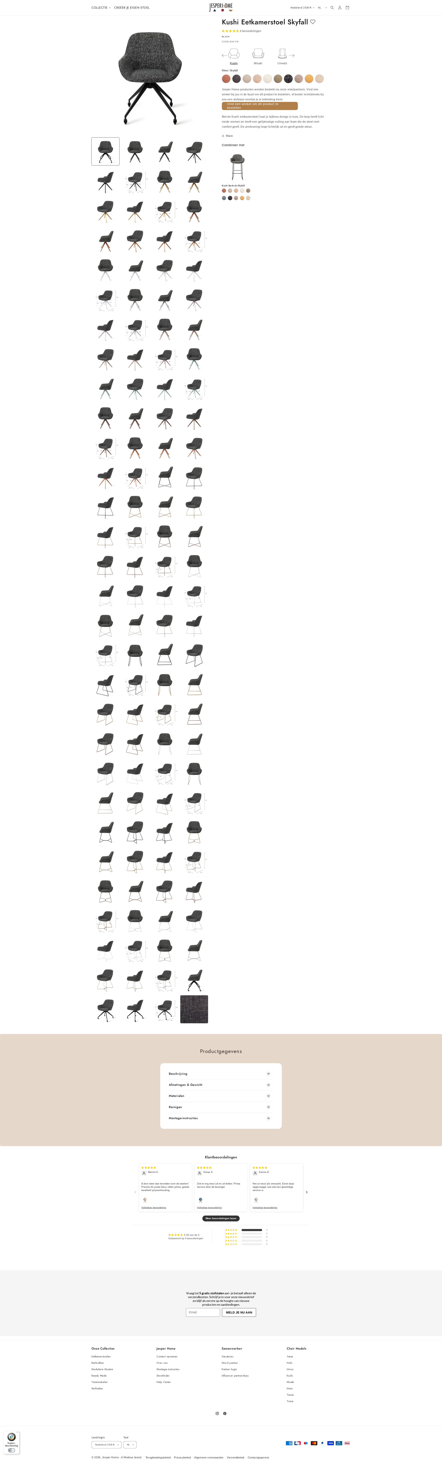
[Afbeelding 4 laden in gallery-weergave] (194, 151)
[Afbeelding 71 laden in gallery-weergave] (165, 654)
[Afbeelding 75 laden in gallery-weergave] (165, 684)
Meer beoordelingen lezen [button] (221, 1218)
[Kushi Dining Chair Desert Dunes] (247, 78)
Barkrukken (98, 1363)
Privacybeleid (182, 1457)
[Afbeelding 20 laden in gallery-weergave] (194, 270)
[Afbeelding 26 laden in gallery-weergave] (135, 329)
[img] (148, 1167)
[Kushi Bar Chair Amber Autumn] (224, 190)
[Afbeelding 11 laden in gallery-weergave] (165, 211)
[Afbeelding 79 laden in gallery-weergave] (165, 713)
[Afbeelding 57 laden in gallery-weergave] (105, 566)
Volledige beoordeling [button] (153, 1207)
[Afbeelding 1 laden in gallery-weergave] (105, 151)
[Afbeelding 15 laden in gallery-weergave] (165, 240)
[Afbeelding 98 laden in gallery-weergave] (135, 861)
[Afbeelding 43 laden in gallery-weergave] (165, 447)
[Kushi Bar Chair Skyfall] (230, 198)
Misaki (290, 1382)
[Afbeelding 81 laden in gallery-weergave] (105, 743)
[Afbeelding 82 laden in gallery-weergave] (135, 743)
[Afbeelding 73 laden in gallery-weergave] (105, 684)
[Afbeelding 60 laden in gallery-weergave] (194, 566)
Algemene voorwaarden (208, 1457)
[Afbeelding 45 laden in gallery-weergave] (105, 477)
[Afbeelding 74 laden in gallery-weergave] (135, 684)
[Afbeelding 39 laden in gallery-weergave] (165, 417)
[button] (100, 8)
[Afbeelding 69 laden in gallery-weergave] (105, 654)
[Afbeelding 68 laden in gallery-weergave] (194, 625)
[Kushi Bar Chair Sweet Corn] (242, 198)
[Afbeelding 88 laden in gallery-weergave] (194, 772)
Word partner (230, 1363)
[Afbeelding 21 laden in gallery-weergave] (105, 299)
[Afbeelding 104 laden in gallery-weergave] (194, 891)
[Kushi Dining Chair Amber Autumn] (226, 78)
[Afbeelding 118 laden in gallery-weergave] (135, 1009)
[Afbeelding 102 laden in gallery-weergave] (135, 891)
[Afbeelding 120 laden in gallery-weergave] (194, 1009)
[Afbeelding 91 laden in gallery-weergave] (165, 802)
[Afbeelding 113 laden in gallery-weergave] (105, 980)
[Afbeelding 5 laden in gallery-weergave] (105, 181)
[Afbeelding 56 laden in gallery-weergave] (194, 536)
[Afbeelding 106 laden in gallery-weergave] (135, 920)
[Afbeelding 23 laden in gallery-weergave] (165, 299)
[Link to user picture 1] (144, 1200)
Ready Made (99, 1376)
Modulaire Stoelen (102, 1369)
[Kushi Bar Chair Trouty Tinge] (248, 198)
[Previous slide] (224, 55)
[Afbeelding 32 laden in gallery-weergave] (194, 358)
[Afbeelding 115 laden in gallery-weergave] (165, 980)
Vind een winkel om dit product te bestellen (252, 106)
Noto (290, 1388)
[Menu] (17, 1433)
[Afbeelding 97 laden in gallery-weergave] (105, 861)
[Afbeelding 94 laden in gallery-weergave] (135, 832)
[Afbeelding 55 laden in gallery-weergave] (165, 536)
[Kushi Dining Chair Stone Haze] (298, 78)
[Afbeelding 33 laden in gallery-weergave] (105, 388)
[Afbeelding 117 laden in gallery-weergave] (105, 1009)
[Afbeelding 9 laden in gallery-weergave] (105, 211)
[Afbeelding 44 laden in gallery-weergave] (194, 447)
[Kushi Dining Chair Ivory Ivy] (267, 78)
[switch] (11, 1450)
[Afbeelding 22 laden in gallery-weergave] (135, 299)
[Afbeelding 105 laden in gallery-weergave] (105, 920)
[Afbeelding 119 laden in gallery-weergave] (165, 1009)
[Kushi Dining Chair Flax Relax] (257, 78)
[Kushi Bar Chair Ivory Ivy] (242, 190)
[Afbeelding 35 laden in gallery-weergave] (165, 388)
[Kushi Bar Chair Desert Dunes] (230, 190)
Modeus (128, 1457)
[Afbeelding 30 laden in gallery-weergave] (135, 358)
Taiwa (290, 1395)
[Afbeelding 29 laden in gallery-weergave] (105, 358)
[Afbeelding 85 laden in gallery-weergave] (105, 772)
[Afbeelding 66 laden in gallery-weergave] (135, 625)
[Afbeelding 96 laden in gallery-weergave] (194, 832)
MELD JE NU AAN (239, 1312)
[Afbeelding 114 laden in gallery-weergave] (135, 980)
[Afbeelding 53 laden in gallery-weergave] (105, 536)
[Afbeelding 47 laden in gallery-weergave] (165, 477)
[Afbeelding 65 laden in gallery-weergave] (105, 625)
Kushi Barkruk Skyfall (233, 185)
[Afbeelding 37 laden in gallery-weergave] (105, 417)
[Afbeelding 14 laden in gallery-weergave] (135, 240)
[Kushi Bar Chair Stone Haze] (236, 198)
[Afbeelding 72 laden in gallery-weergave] (194, 654)
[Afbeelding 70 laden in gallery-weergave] (135, 654)
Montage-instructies (168, 1369)
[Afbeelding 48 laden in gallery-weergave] (194, 477)
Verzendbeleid (235, 1457)
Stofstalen (97, 1388)
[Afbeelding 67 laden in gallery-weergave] (165, 625)
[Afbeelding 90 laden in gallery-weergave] (135, 802)
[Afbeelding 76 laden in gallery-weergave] (194, 684)
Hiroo (290, 1369)
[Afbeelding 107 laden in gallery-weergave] (165, 920)
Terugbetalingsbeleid (158, 1457)
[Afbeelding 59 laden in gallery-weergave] (165, 566)
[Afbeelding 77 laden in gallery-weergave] (105, 713)
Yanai (290, 1356)
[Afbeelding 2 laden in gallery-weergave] (135, 151)
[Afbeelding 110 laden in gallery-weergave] (135, 950)
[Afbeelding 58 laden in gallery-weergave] (135, 566)
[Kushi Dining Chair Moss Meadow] (278, 78)
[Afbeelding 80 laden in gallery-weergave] (194, 713)
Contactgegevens (259, 1457)
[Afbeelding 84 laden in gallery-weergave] (194, 743)
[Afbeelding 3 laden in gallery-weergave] (165, 151)
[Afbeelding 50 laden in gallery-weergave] (135, 506)
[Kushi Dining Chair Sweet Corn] (309, 78)
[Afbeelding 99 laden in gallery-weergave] (165, 861)
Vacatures (227, 1356)
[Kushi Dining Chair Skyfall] (288, 78)
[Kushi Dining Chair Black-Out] (236, 78)
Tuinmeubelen (100, 1382)
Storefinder (163, 1376)
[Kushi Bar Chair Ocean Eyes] (224, 198)
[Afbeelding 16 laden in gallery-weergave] (194, 240)
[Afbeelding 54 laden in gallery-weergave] (135, 536)
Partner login (229, 1369)
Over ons (162, 1363)
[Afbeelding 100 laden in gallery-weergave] (194, 861)
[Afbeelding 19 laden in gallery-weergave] (165, 270)
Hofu (289, 1363)
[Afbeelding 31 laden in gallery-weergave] (165, 358)
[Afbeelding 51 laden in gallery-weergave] (165, 506)
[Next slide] (291, 55)
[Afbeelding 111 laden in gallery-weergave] (165, 950)
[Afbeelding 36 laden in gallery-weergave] (194, 388)
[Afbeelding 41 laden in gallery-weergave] (105, 447)
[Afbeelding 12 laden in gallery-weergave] (194, 211)
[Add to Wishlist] (313, 21)
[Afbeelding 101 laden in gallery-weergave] (105, 891)
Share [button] (229, 135)
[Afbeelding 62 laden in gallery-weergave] (135, 595)
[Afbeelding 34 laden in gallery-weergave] (135, 388)
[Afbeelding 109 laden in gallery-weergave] (105, 950)
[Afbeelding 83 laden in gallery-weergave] (165, 743)
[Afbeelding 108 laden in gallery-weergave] (194, 920)
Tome (290, 1401)
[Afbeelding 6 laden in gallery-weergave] (135, 181)
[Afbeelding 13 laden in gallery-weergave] (105, 240)
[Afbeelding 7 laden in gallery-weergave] (165, 181)
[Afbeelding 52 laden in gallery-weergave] (194, 506)
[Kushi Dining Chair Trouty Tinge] (319, 78)
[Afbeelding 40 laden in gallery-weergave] (194, 417)
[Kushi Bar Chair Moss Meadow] (248, 190)
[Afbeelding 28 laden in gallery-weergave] (194, 329)
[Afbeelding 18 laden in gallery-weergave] (135, 270)
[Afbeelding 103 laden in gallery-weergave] (165, 891)
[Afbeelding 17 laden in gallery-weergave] (105, 270)
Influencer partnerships (235, 1376)
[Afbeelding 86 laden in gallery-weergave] (135, 772)
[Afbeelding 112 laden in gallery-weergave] (194, 950)
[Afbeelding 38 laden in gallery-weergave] (135, 417)
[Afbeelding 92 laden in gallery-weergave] (194, 802)
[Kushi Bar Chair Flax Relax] (236, 190)
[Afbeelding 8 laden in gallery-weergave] (194, 181)
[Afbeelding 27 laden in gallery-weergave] (165, 329)
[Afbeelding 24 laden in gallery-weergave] (194, 299)
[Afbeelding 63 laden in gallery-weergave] (165, 595)
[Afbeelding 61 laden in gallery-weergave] (105, 595)
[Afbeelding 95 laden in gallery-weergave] (165, 832)
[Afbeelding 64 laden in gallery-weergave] (194, 595)
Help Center (164, 1382)
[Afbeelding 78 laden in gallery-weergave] (135, 713)
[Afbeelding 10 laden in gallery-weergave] (135, 211)
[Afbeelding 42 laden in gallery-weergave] (135, 447)
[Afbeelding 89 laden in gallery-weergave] (105, 802)
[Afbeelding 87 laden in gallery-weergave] (165, 772)
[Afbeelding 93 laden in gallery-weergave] (105, 832)
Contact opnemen (167, 1356)
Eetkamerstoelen (101, 1356)
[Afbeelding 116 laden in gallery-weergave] (194, 980)
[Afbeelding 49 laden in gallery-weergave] (105, 506)
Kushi (290, 1376)
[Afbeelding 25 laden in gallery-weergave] (105, 329)
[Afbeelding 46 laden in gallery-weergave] (135, 477)
